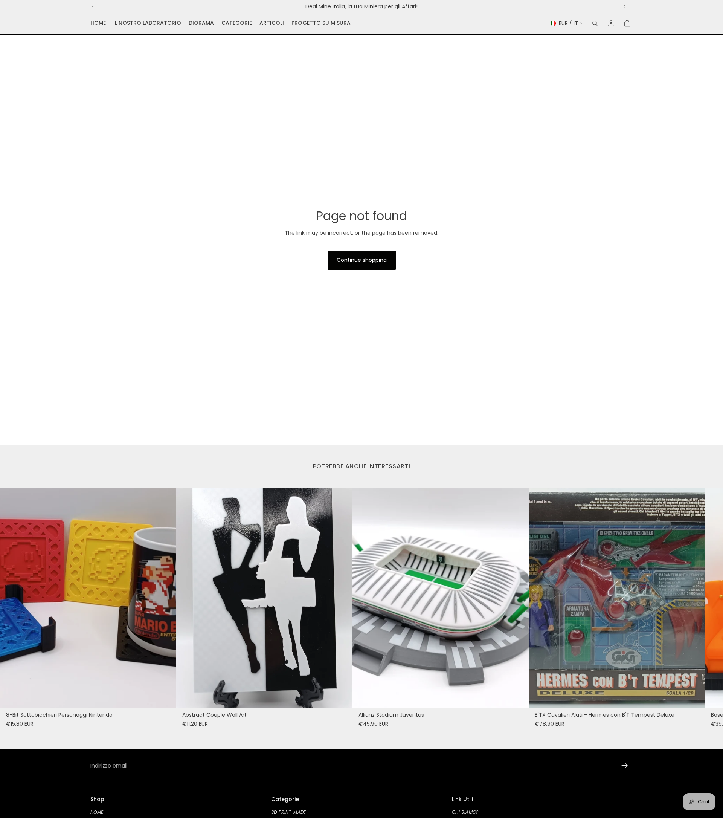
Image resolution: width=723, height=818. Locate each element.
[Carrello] (627, 23)
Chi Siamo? (465, 812)
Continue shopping (362, 260)
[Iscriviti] (625, 766)
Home (96, 812)
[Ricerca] (595, 23)
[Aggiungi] (164, 696)
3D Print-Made (288, 812)
